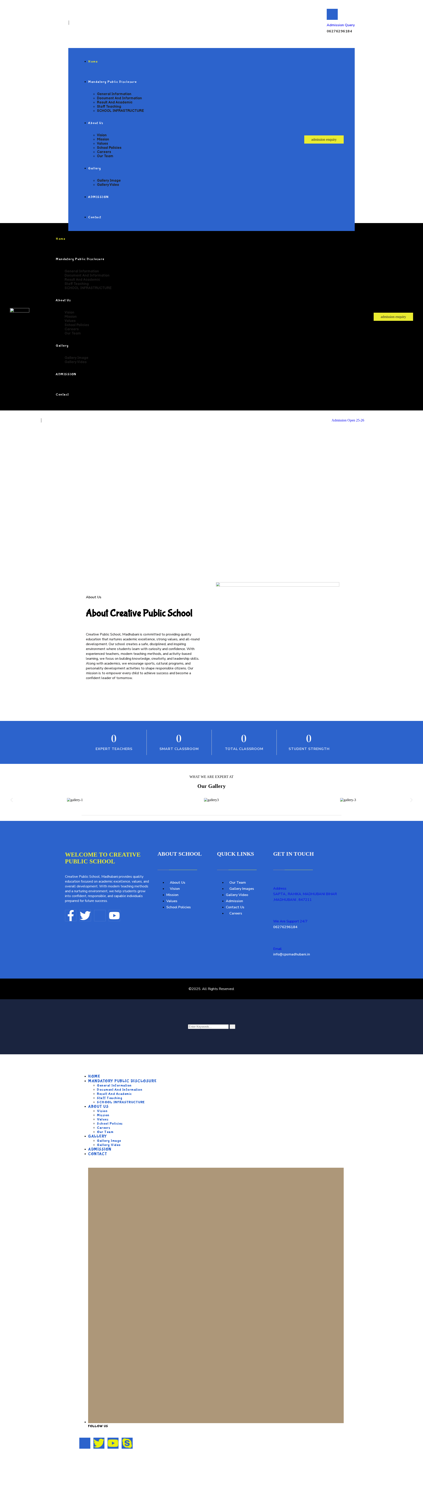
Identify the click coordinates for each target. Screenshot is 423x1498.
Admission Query (341, 25)
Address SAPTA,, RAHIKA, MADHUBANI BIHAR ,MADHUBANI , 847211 (305, 894)
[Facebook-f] (70, 915)
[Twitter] (85, 915)
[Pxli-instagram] (100, 915)
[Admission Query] (332, 14)
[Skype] (127, 1443)
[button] (11, 800)
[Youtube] (114, 915)
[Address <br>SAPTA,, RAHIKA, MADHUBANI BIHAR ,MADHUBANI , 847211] (275, 879)
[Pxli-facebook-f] (84, 1443)
